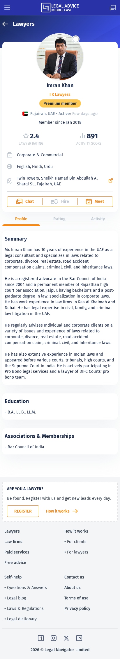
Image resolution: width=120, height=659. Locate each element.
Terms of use (76, 598)
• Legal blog (15, 598)
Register (23, 511)
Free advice (15, 562)
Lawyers (12, 531)
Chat (29, 201)
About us (72, 587)
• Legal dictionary (20, 619)
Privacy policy (77, 608)
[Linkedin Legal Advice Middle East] (79, 638)
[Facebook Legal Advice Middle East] (41, 638)
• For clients (75, 542)
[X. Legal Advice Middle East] (66, 638)
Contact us (74, 577)
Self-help (13, 577)
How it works (58, 511)
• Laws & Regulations (24, 608)
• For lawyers (76, 552)
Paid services (16, 552)
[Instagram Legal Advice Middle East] (54, 638)
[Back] (7, 24)
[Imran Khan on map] (111, 181)
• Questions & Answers (25, 587)
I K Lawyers (60, 94)
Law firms (13, 542)
